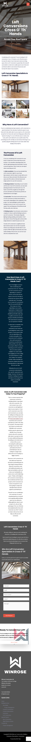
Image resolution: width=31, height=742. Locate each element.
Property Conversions (8, 709)
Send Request (9, 615)
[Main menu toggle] (28, 4)
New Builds (5, 705)
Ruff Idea (18, 738)
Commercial (4, 723)
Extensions (5, 713)
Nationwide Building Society (16, 418)
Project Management (9, 707)
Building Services (5, 703)
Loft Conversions (7, 715)
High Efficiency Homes (8, 721)
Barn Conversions (7, 719)
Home (2, 701)
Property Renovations (8, 711)
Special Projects (5, 717)
